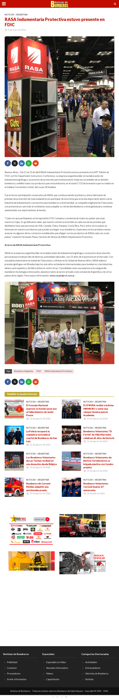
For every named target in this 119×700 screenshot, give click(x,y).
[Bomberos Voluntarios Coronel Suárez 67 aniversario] (71, 486)
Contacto (12, 667)
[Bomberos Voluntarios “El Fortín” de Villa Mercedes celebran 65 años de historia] (71, 434)
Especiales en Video (56, 662)
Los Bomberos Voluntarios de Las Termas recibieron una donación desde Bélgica (41, 460)
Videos (49, 673)
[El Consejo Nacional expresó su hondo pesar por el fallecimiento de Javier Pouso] (14, 408)
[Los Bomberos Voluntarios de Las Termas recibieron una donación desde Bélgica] (14, 460)
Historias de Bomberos (96, 673)
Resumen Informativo (57, 667)
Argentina (22, 14)
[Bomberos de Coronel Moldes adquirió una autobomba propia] (14, 486)
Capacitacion (52, 679)
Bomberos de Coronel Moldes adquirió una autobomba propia (38, 487)
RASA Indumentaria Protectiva (58, 371)
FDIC (39, 371)
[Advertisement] (31, 600)
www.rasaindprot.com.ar (62, 275)
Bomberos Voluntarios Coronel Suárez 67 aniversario (95, 487)
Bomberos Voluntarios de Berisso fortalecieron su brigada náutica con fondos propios (98, 462)
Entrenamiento (92, 667)
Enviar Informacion (16, 679)
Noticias (9, 14)
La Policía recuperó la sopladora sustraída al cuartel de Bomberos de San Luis (41, 436)
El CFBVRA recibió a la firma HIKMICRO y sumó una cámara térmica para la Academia (98, 410)
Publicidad (12, 662)
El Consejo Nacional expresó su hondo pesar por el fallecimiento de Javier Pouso (41, 410)
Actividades (91, 662)
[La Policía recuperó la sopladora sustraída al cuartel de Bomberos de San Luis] (14, 434)
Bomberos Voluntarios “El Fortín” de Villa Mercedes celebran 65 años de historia (98, 434)
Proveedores (13, 673)
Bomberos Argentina (23, 371)
